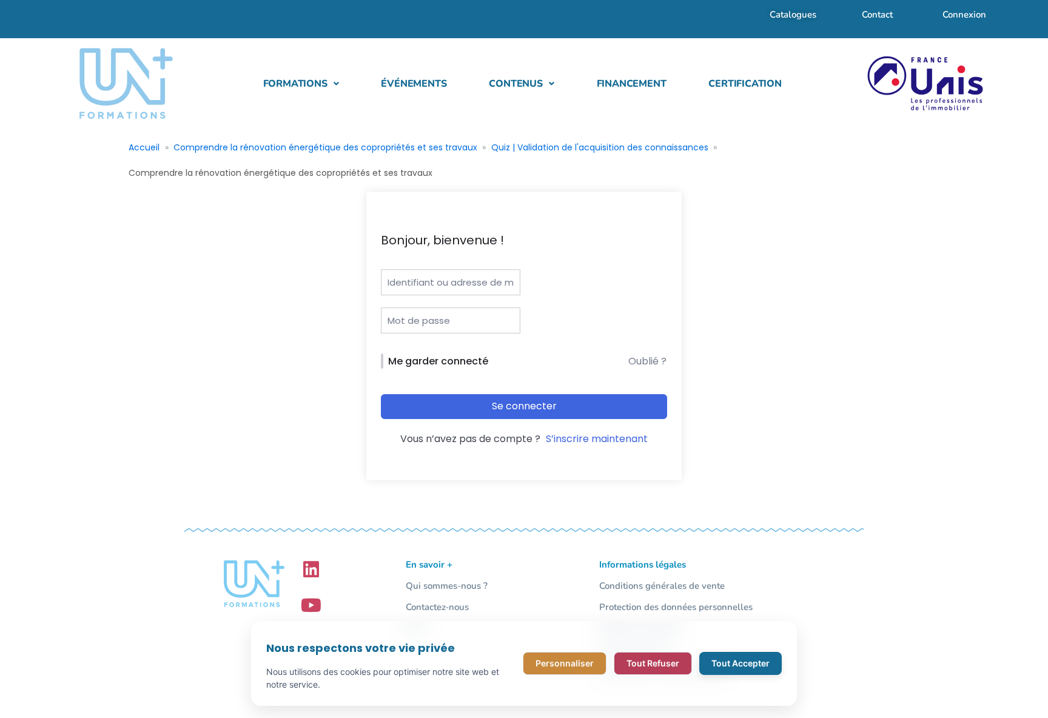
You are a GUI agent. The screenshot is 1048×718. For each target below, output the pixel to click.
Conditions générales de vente (662, 586)
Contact (877, 14)
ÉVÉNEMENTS (413, 83)
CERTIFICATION (744, 83)
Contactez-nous (437, 607)
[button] (301, 83)
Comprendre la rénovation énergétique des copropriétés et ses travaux (325, 147)
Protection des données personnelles (676, 607)
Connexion (964, 14)
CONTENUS (515, 83)
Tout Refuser (652, 663)
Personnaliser (565, 663)
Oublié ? (647, 361)
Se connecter (524, 406)
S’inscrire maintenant (597, 439)
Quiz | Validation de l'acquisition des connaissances (599, 147)
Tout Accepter (740, 663)
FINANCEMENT (632, 83)
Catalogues (793, 14)
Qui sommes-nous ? (447, 586)
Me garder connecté (438, 361)
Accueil (144, 147)
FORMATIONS (295, 83)
